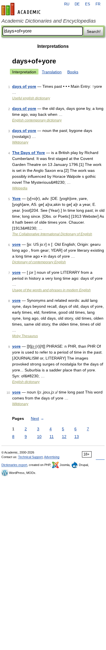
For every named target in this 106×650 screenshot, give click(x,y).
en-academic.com (21, 9)
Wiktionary (20, 142)
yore (16, 244)
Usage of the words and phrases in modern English (51, 290)
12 (64, 436)
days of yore (24, 86)
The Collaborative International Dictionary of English (52, 234)
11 (51, 436)
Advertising (51, 457)
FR (98, 4)
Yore (16, 198)
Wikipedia (19, 188)
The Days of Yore (28, 152)
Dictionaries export (14, 465)
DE (77, 4)
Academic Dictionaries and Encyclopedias (48, 21)
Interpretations (53, 46)
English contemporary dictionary (37, 120)
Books (72, 72)
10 (39, 436)
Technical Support (30, 457)
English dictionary (26, 382)
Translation (52, 72)
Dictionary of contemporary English (39, 262)
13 (76, 436)
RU (66, 4)
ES (87, 4)
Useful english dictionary (31, 98)
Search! (94, 31)
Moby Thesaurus (25, 336)
